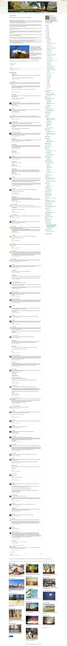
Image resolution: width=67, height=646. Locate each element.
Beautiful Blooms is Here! (49, 101)
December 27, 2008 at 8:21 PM (16, 427)
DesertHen (13, 444)
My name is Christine (15, 397)
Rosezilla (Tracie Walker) (15, 355)
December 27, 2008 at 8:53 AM (16, 296)
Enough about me (49, 42)
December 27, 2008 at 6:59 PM (16, 403)
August (48, 78)
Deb (12, 108)
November (48, 75)
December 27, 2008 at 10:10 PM (16, 441)
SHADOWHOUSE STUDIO (49, 131)
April (47, 83)
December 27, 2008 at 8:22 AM (16, 272)
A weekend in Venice (48, 170)
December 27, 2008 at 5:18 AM (16, 256)
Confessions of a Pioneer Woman (51, 133)
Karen (12, 188)
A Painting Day (48, 145)
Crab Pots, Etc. (48, 137)
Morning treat (48, 51)
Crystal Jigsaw (48, 171)
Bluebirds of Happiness (49, 194)
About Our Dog (49, 41)
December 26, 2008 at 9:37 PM (16, 148)
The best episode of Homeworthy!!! (50, 108)
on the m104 (48, 129)
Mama (12, 425)
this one (10, 38)
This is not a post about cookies (51, 66)
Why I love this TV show (50, 58)
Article (47, 217)
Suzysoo (13, 453)
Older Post (40, 553)
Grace (13, 430)
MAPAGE (13, 226)
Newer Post (11, 553)
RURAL (13, 81)
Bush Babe (47, 114)
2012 (47, 33)
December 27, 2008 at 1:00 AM (16, 217)
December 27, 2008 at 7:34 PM (16, 417)
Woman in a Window (14, 281)
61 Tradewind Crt (48, 181)
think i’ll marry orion (48, 106)
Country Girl (13, 473)
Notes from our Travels (49, 154)
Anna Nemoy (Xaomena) (49, 216)
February (48, 85)
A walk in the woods (49, 45)
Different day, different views (50, 67)
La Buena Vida (48, 169)
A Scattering (13, 385)
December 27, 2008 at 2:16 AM (16, 232)
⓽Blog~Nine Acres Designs (50, 231)
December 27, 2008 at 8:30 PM (16, 433)
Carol (12, 315)
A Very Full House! (48, 163)
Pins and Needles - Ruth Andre (50, 146)
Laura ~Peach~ (14, 291)
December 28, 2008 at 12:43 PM (16, 505)
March (48, 84)
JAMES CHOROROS (49, 140)
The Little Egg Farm (49, 210)
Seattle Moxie (48, 138)
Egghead (13, 220)
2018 (47, 26)
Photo (47, 126)
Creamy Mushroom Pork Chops (50, 92)
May (47, 82)
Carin (12, 503)
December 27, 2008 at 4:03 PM (16, 343)
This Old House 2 (48, 143)
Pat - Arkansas (14, 121)
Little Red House (48, 203)
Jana (12, 264)
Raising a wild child (48, 124)
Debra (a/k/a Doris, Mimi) (15, 132)
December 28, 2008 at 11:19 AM (16, 492)
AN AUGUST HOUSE (48, 174)
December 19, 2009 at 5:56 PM (16, 550)
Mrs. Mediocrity (48, 105)
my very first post (17, 29)
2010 (47, 35)
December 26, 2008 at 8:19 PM (16, 141)
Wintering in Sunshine (48, 157)
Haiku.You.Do (48, 200)
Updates (47, 176)
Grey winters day (48, 192)
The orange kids (48, 139)
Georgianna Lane (48, 100)
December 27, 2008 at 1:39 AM (16, 223)
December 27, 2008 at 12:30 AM (16, 201)
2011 (47, 34)
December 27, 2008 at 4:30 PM (16, 366)
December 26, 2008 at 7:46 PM (16, 112)
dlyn (12, 482)
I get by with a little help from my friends (52, 60)
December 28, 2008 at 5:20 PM (16, 524)
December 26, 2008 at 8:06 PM (16, 129)
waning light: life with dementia (50, 212)
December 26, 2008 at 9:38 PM (16, 153)
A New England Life (49, 191)
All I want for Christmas (50, 59)
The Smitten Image (49, 152)
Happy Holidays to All (49, 50)
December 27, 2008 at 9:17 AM (16, 312)
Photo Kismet (48, 185)
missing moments (48, 156)
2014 (47, 31)
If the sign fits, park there (50, 46)
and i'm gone (47, 196)
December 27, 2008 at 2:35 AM (16, 240)
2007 (47, 88)
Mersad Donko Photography (50, 94)
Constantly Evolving (49, 228)
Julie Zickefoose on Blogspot (50, 98)
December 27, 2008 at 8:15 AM (16, 267)
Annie (12, 235)
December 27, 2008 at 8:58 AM (16, 302)
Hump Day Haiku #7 (48, 215)
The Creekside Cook (49, 121)
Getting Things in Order (49, 219)
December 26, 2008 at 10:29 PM (16, 166)
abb (12, 458)
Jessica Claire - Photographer (50, 118)
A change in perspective (49, 213)
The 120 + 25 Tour (48, 205)
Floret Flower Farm (49, 102)
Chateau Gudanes (48, 223)
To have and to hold (49, 61)
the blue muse (48, 158)
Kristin (13, 518)
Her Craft (47, 148)
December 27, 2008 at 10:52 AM (16, 317)
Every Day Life (48, 165)
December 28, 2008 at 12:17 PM (16, 500)
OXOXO (47, 116)
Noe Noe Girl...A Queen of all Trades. (17, 545)
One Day (47, 173)
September (48, 77)
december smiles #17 (48, 159)
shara (12, 419)
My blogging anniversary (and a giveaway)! (20, 17)
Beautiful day (48, 71)
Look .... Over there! (48, 144)
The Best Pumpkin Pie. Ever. (50, 68)
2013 (47, 32)
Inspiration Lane (48, 125)
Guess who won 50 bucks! (49, 161)
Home (26, 553)
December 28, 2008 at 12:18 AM (16, 455)
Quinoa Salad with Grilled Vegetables (50, 110)
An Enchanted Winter (48, 190)
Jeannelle (13, 326)
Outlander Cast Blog (49, 123)
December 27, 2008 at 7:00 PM (16, 408)
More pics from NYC (49, 65)
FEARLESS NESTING (49, 189)
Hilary (12, 513)
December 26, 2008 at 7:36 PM (16, 99)
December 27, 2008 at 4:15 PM (16, 352)
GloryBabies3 (13, 214)
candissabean (48, 187)
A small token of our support (50, 72)
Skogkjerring (13, 250)
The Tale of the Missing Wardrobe (50, 172)
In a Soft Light (48, 208)
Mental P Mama (14, 335)
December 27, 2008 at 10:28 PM (16, 450)
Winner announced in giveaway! (51, 47)
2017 (47, 27)
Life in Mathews (48, 136)
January (48, 86)
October (48, 76)
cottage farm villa (14, 531)
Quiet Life (47, 107)
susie (12, 305)
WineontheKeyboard (49, 167)
